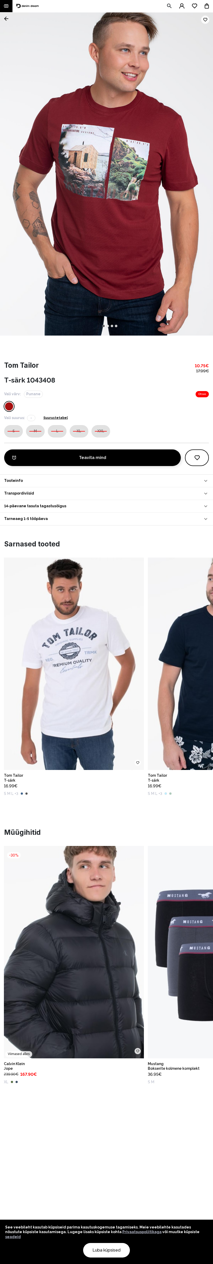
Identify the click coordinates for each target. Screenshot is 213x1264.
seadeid (13, 1237)
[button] (106, 481)
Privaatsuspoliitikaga (142, 1232)
